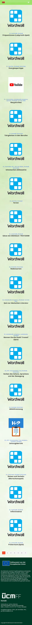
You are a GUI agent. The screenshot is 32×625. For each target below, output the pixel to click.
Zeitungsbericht (16, 443)
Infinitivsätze (16, 511)
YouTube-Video (22, 100)
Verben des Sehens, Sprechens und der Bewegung (16, 375)
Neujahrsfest (16, 102)
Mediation (24, 440)
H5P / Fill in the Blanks (17, 166)
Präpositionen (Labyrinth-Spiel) (16, 35)
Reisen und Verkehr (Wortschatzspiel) (16, 477)
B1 (7, 66)
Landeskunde (24, 334)
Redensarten (16, 269)
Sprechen (10, 66)
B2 (10, 267)
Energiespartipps (16, 68)
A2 (10, 33)
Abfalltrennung (16, 409)
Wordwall (20, 33)
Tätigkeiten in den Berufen (16, 135)
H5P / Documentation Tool (14, 370)
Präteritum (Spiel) (16, 544)
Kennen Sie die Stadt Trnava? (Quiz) (16, 338)
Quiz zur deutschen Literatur (16, 303)
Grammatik (14, 33)
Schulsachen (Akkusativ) (16, 170)
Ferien (16, 203)
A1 (3, 166)
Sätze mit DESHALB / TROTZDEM (16, 236)
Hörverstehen (9, 99)
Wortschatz (23, 66)
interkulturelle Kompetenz (21, 99)
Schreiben (13, 441)
